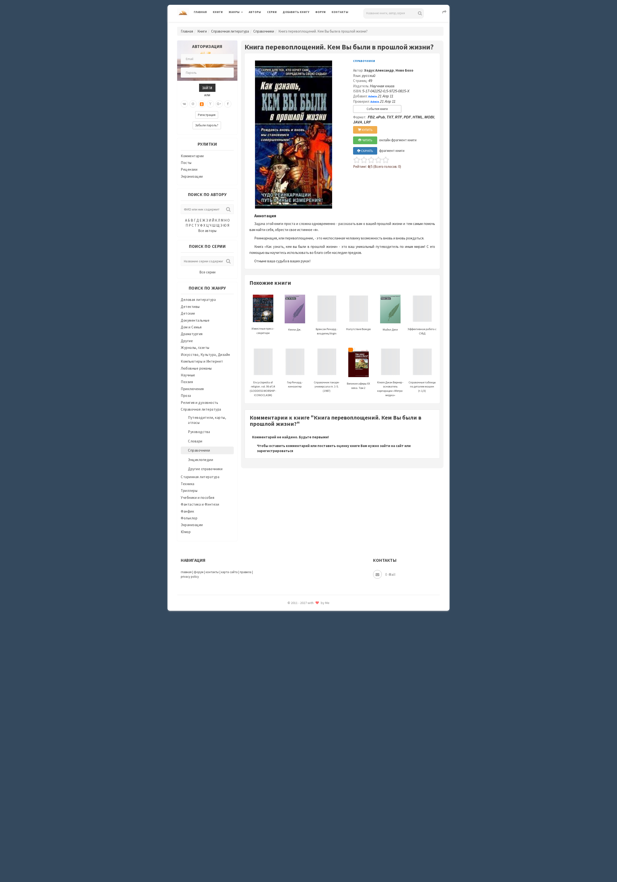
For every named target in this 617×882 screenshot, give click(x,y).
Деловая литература (300, 24)
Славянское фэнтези (300, 704)
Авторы (255, 12)
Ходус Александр (379, 70)
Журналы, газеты (195, 347)
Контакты (340, 12)
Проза (186, 395)
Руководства (199, 431)
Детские (188, 313)
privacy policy (190, 577)
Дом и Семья (191, 327)
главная (186, 572)
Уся (286, 790)
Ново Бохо (404, 70)
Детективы (190, 306)
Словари (195, 441)
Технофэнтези (295, 768)
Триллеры (189, 490)
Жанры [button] (234, 12)
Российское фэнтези (300, 682)
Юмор (186, 531)
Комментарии (192, 156)
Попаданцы (292, 628)
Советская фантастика (302, 714)
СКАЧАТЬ (366, 151)
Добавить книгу (296, 12)
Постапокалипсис (298, 650)
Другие (187, 341)
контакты (212, 572)
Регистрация (206, 115)
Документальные (195, 320)
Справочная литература (230, 31)
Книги (218, 12)
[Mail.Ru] (193, 104)
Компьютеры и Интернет (202, 361)
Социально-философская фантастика (315, 736)
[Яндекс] (210, 104)
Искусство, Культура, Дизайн (205, 354)
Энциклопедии (200, 459)
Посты (186, 162)
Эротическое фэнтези (301, 854)
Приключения (192, 389)
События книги (377, 109)
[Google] (219, 104)
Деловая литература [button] (245, 24)
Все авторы (207, 230)
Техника (187, 484)
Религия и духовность (199, 402)
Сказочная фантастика (302, 693)
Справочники (263, 31)
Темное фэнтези (296, 758)
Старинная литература (200, 477)
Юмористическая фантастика (308, 865)
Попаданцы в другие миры (305, 639)
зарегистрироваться (275, 450)
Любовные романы (196, 368)
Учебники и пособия (197, 497)
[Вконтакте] (184, 104)
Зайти (207, 87)
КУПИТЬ (367, 130)
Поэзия (187, 382)
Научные (188, 375)
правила (245, 572)
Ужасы (288, 779)
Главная (200, 12)
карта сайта (229, 572)
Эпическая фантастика (302, 822)
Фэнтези (290, 801)
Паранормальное (297, 617)
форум (198, 572)
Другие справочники (205, 469)
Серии (272, 12)
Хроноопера (293, 811)
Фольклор (189, 518)
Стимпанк (291, 747)
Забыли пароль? (206, 125)
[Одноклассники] (201, 104)
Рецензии (189, 169)
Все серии (207, 272)
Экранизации (192, 176)
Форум (320, 12)
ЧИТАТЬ (366, 140)
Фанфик (187, 511)
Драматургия (192, 334)
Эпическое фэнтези (299, 833)
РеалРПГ (289, 671)
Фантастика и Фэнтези (200, 504)
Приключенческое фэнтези (306, 660)
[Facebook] (227, 104)
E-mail (390, 574)
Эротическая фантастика (304, 844)
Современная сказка (300, 725)
